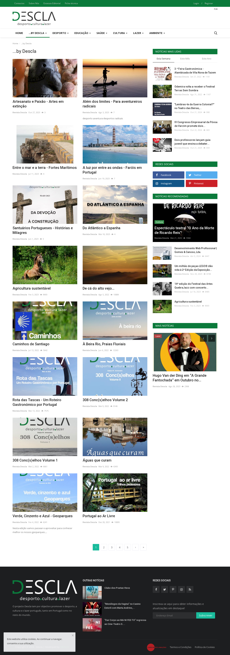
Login (196, 3)
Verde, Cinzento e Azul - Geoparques (43, 516)
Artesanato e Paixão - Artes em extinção (38, 103)
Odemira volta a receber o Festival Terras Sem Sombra (194, 88)
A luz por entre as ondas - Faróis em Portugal (112, 169)
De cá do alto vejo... (98, 288)
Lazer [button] (137, 33)
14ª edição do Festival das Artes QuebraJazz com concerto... (193, 285)
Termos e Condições (180, 647)
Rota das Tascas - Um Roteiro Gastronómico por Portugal (37, 402)
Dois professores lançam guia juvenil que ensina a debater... (192, 142)
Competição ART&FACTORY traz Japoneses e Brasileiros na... (179, 377)
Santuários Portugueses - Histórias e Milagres (43, 230)
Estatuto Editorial (52, 3)
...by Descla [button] (37, 33)
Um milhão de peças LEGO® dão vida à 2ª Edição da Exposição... (193, 268)
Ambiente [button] (156, 33)
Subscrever (205, 615)
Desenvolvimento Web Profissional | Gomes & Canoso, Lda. (195, 250)
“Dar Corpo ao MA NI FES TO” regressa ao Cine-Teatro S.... (125, 622)
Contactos (19, 3)
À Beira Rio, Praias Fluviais (104, 344)
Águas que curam (97, 460)
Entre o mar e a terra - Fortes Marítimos (45, 167)
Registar (209, 3)
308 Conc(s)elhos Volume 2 (105, 400)
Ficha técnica (71, 3)
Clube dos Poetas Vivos (117, 588)
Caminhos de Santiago (31, 344)
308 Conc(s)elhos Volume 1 (35, 460)
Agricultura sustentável (32, 288)
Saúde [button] (100, 33)
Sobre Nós (34, 3)
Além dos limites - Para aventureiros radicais (112, 103)
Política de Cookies (205, 647)
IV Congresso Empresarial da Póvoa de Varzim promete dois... (195, 124)
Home (19, 33)
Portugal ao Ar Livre (99, 516)
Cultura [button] (119, 33)
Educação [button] (81, 33)
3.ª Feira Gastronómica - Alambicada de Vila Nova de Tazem (195, 70)
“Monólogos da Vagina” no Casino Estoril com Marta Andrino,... (122, 606)
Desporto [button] (59, 33)
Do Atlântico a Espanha (101, 228)
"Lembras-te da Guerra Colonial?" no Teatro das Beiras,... (194, 106)
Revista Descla (20, 112)
